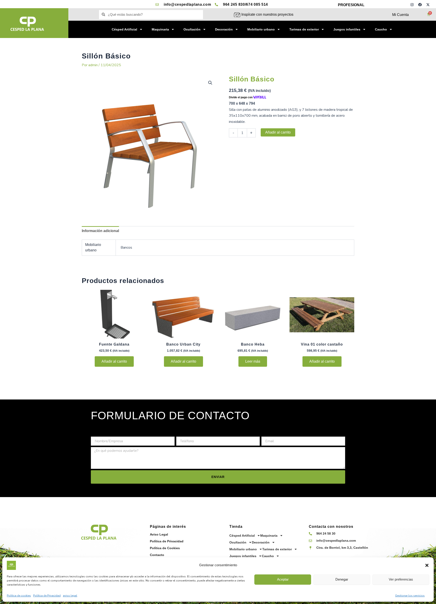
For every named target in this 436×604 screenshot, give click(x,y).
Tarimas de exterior (304, 29)
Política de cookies (19, 595)
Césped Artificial (124, 29)
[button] (427, 565)
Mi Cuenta (400, 15)
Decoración (224, 29)
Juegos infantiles (346, 29)
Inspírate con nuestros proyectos (267, 14)
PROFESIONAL (351, 5)
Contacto (157, 555)
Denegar (341, 579)
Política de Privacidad (47, 595)
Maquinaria (160, 29)
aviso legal (70, 595)
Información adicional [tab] (100, 231)
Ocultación (192, 29)
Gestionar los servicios (410, 595)
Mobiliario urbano (261, 29)
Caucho (381, 29)
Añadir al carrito (278, 132)
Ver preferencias (401, 579)
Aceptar (283, 579)
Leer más (252, 361)
